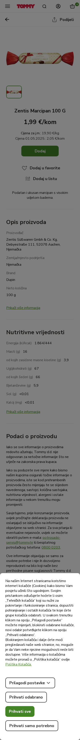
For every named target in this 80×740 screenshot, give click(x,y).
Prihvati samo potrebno (31, 725)
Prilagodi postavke (27, 683)
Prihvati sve (20, 711)
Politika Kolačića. (18, 664)
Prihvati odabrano (26, 697)
